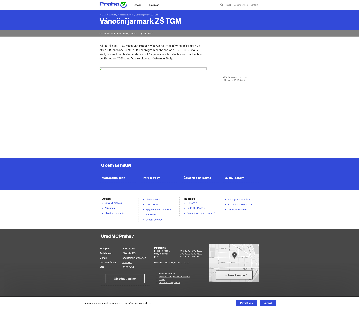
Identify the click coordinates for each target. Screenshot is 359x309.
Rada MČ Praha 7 (196, 208)
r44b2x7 (127, 262)
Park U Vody (151, 177)
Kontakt (254, 5)
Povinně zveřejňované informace (174, 276)
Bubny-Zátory (234, 177)
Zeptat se (109, 208)
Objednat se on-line (114, 213)
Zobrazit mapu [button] (235, 275)
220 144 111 (128, 248)
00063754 (128, 267)
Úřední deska (153, 199)
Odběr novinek (241, 5)
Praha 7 (103, 15)
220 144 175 (128, 253)
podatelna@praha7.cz (134, 257)
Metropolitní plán (113, 177)
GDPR (162, 279)
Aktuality (113, 15)
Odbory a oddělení (238, 209)
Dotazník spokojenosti (169, 282)
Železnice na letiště (197, 177)
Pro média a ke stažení (240, 204)
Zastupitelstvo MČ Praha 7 (201, 213)
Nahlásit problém (113, 203)
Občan (137, 4)
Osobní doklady (154, 219)
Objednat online (125, 278)
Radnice (154, 4)
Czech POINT (153, 204)
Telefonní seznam (167, 273)
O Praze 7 (192, 203)
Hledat (227, 5)
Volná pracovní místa (239, 199)
